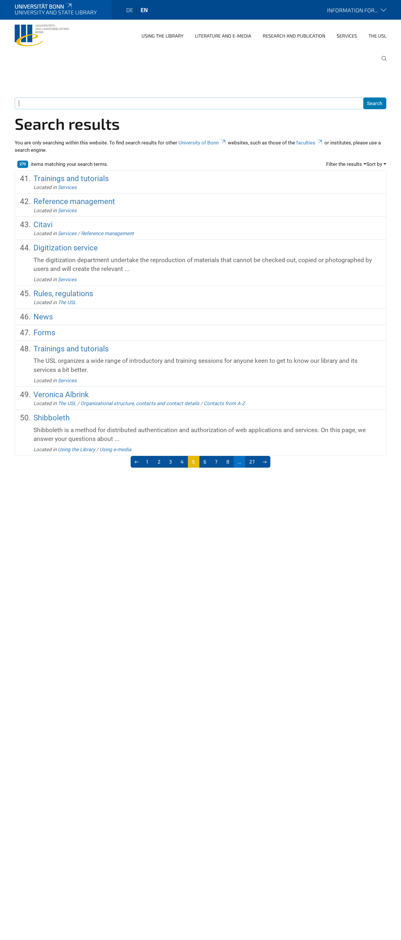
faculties (305, 143)
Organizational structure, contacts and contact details (139, 403)
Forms (44, 332)
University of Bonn (198, 143)
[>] (265, 462)
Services (347, 35)
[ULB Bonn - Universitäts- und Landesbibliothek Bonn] (42, 35)
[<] (137, 462)
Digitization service (65, 247)
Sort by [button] (374, 164)
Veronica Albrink (61, 394)
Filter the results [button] (344, 164)
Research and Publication (294, 35)
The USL (377, 35)
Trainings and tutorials (71, 178)
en (144, 9)
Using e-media (115, 449)
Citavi (43, 224)
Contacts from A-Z (224, 403)
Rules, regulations (63, 293)
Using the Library (162, 35)
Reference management (74, 201)
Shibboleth (51, 417)
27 (252, 461)
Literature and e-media (223, 35)
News (43, 316)
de (129, 9)
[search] (381, 62)
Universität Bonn (39, 6)
